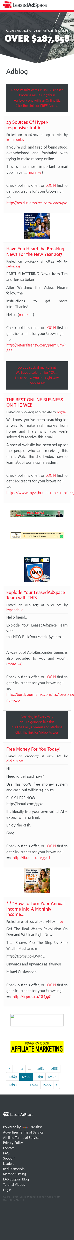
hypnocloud (14, 610)
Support (9, 1158)
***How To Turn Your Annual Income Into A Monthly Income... (35, 909)
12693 (12, 1085)
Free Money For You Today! (33, 749)
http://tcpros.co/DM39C (32, 996)
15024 (34, 1085)
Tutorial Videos (14, 1184)
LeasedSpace (29, 5)
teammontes (15, 139)
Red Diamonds (13, 1169)
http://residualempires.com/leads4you (37, 203)
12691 (39, 1077)
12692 (52, 1077)
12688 (54, 1068)
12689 (13, 1077)
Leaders (8, 1164)
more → (35, 172)
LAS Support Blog (16, 1179)
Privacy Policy (13, 1143)
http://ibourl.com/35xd (31, 857)
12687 (40, 1068)
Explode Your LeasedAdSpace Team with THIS (35, 595)
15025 (47, 1085)
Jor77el (61, 412)
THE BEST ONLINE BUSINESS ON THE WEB (34, 402)
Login (7, 1190)
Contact (8, 1148)
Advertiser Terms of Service (23, 1132)
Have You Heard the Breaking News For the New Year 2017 (35, 251)
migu (59, 921)
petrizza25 (13, 266)
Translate (35, 1127)
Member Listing (14, 1174)
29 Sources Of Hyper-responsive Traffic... (27, 124)
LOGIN (51, 185)
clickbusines (14, 761)
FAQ (6, 1153)
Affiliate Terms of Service (21, 1138)
